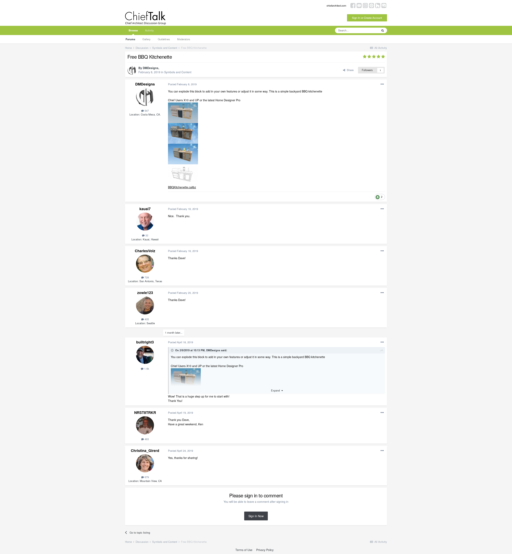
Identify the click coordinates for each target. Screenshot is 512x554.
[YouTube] (359, 5)
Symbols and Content (177, 72)
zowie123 (145, 292)
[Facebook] (352, 5)
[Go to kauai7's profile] (145, 222)
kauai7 (145, 208)
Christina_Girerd (145, 450)
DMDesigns (150, 68)
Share (349, 70)
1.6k (146, 368)
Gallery (146, 39)
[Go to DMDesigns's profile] (131, 70)
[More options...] (382, 84)
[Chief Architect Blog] (383, 5)
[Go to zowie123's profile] (145, 305)
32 (146, 235)
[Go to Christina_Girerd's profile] (145, 463)
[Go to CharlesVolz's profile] (145, 264)
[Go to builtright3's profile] (145, 355)
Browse (133, 30)
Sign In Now (256, 516)
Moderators (183, 39)
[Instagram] (365, 5)
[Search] (382, 30)
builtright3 (145, 342)
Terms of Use (243, 550)
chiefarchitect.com (336, 5)
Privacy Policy (265, 550)
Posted (182, 84)
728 (146, 277)
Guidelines (164, 39)
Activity (149, 30)
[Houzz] (377, 5)
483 (146, 439)
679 (146, 477)
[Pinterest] (371, 5)
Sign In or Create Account (367, 18)
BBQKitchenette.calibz (182, 187)
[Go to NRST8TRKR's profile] (145, 425)
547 (146, 110)
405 (146, 319)
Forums (130, 39)
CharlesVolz (145, 250)
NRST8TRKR (145, 412)
